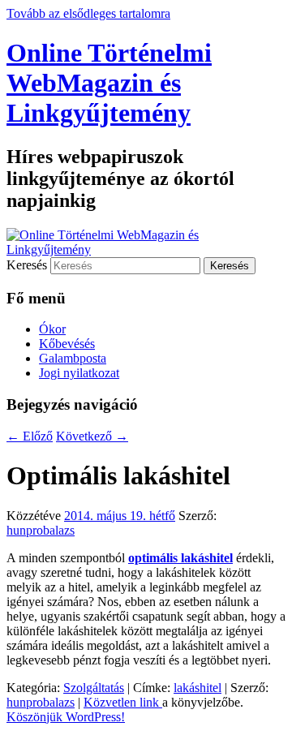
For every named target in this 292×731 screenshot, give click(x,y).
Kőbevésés (67, 343)
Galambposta (72, 358)
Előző (29, 436)
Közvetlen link (123, 702)
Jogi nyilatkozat (79, 373)
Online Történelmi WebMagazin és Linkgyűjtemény (109, 82)
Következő (92, 436)
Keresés (26, 265)
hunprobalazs (40, 530)
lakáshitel (197, 687)
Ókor (52, 329)
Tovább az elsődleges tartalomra (88, 13)
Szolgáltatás (93, 687)
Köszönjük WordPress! (65, 717)
